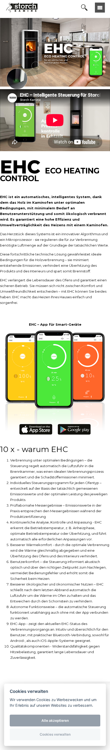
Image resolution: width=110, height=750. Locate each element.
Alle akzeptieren (55, 720)
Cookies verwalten (55, 734)
